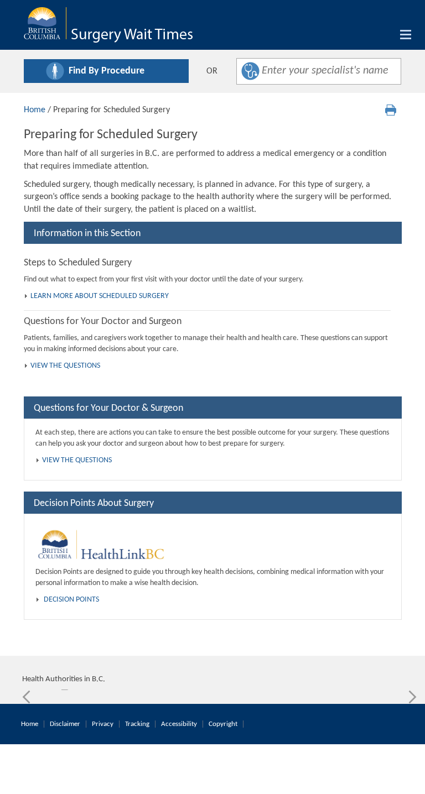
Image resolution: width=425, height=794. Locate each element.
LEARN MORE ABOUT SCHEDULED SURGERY (99, 296)
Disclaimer (65, 724)
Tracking (137, 724)
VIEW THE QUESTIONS (65, 366)
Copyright (223, 724)
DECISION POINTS (71, 600)
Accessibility (179, 724)
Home (34, 110)
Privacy (102, 724)
